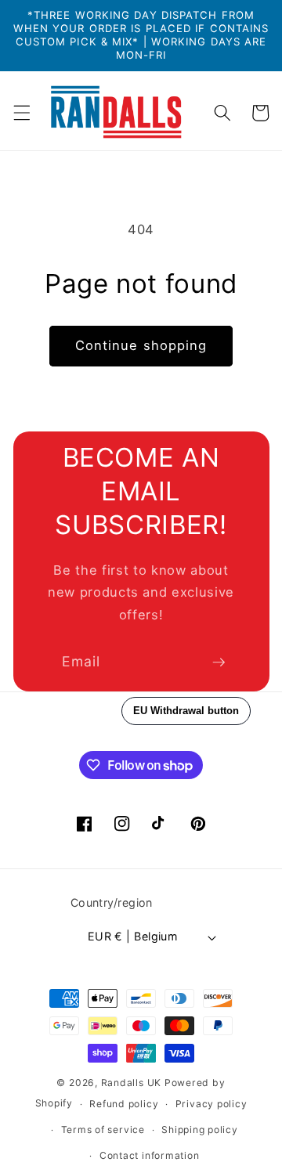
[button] (21, 113)
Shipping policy (199, 1129)
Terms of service (103, 1129)
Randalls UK (131, 1082)
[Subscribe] (218, 662)
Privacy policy (211, 1104)
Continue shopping (141, 345)
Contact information (149, 1155)
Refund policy (123, 1104)
